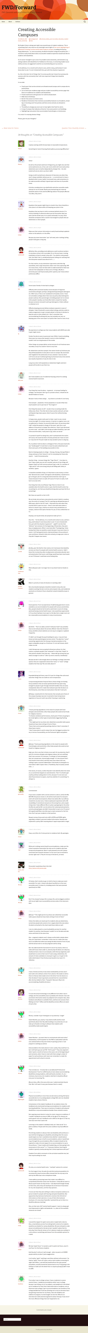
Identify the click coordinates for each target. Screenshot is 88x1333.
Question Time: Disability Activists (74, 128)
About (10, 21)
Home (3, 21)
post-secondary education (57, 39)
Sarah (19, 608)
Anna (31, 41)
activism (43, 39)
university (24, 41)
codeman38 (21, 255)
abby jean (20, 380)
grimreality (21, 794)
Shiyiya (20, 148)
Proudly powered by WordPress (44, 1329)
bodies (47, 39)
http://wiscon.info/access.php (37, 868)
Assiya (19, 713)
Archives (18, 21)
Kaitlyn (19, 235)
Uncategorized (34, 39)
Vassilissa (20, 1284)
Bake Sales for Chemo (10, 128)
